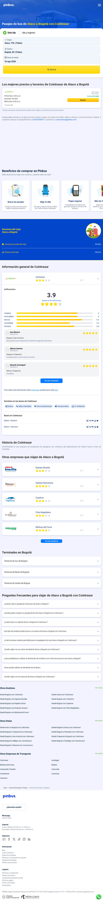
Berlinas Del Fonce (7, 765)
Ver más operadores (51, 541)
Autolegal (55, 760)
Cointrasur (35, 390)
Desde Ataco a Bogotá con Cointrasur (14, 727)
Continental (4, 774)
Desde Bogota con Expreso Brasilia (13, 699)
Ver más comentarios (51, 381)
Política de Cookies (8, 883)
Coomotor (55, 774)
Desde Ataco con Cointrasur (62, 695)
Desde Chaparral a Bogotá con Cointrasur (68, 736)
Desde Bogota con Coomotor (63, 699)
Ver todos (98, 688)
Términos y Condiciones (10, 873)
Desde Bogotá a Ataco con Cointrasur (66, 727)
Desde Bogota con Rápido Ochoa (13, 703)
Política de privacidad (9, 862)
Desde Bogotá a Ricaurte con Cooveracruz (16, 745)
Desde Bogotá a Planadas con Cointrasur (68, 732)
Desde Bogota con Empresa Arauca (14, 708)
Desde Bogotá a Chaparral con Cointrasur (16, 732)
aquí (56, 390)
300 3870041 (39, 120)
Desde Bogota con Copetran (62, 703)
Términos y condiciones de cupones (14, 858)
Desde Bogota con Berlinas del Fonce (14, 712)
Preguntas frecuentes (9, 860)
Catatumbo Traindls (7, 769)
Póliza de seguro (7, 880)
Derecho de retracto (8, 875)
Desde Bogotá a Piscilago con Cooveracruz (68, 741)
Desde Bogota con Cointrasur (11, 695)
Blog (3, 850)
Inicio (6, 788)
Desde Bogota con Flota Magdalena (65, 708)
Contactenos (6, 885)
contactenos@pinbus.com (66, 120)
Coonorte (3, 778)
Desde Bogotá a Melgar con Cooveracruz (16, 741)
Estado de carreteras (9, 855)
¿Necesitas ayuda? (14, 807)
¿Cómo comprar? (8, 853)
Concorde (55, 769)
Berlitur (54, 765)
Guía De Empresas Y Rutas (18, 788)
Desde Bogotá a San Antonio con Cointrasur (17, 736)
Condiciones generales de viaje (12, 878)
